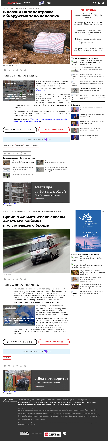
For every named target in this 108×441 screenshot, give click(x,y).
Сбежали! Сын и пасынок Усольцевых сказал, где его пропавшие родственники (92, 293)
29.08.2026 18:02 (8, 211)
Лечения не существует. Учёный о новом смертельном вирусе (91, 89)
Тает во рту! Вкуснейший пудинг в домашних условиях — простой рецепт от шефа (91, 286)
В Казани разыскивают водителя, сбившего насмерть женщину (23, 175)
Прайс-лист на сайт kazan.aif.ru (85, 402)
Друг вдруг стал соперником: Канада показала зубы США (92, 122)
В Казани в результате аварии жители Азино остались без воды (23, 161)
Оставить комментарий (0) (54, 129)
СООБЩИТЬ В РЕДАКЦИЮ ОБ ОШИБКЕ (69, 405)
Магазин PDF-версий (54, 400)
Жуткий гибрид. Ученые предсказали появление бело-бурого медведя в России (92, 258)
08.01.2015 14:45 (8, 8)
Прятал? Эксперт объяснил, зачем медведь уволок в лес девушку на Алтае (91, 83)
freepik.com (7, 274)
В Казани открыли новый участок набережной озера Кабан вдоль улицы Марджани (88, 41)
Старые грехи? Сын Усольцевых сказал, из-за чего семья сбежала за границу (92, 76)
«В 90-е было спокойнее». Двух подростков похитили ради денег (91, 68)
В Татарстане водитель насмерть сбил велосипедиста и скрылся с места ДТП (56, 169)
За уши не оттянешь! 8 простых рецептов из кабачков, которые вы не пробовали (92, 272)
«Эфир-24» (41, 90)
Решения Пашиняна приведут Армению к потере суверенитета (90, 136)
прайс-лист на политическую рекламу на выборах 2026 (36, 405)
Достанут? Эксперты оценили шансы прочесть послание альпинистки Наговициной (92, 265)
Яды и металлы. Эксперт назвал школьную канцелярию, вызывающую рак (90, 279)
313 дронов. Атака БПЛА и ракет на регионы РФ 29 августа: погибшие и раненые (88, 24)
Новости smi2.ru (10, 203)
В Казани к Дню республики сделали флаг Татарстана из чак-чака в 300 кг (88, 49)
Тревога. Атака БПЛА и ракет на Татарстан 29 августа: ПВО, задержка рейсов (88, 15)
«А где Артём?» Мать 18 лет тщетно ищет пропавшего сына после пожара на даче (91, 62)
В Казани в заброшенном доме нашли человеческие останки (55, 161)
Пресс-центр (40, 400)
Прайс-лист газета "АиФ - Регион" (61, 402)
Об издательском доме (26, 400)
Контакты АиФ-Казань (40, 402)
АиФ (16, 65)
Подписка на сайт (24, 402)
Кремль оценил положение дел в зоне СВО (91, 108)
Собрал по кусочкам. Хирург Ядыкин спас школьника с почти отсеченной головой (92, 97)
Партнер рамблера (37, 433)
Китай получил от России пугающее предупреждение (92, 115)
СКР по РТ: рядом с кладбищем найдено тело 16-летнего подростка (22, 169)
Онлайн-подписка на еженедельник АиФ (76, 400)
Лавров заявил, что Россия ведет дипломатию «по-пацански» (90, 129)
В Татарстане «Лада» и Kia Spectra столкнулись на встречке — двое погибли (88, 32)
